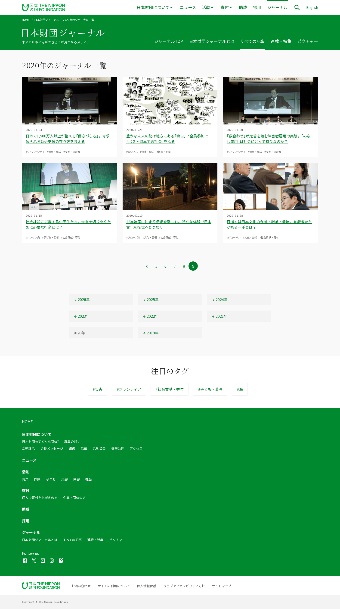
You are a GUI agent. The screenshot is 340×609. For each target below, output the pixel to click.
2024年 (222, 299)
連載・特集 (281, 41)
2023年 (84, 316)
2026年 (84, 299)
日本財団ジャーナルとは (212, 41)
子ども (51, 479)
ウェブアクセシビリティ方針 (184, 586)
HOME (26, 20)
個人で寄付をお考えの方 (40, 497)
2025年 (153, 299)
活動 (206, 7)
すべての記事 (252, 41)
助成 (243, 7)
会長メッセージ (51, 448)
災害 (64, 479)
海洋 (25, 479)
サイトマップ (221, 586)
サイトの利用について (114, 586)
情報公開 (117, 448)
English (312, 7)
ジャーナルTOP (168, 41)
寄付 (224, 7)
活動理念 (28, 448)
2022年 (153, 316)
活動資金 (99, 448)
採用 (257, 7)
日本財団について (153, 7)
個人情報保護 (146, 586)
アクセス (136, 448)
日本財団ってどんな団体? (40, 441)
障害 (76, 479)
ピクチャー (307, 41)
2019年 (153, 333)
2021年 (222, 316)
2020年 (79, 333)
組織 (72, 448)
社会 (88, 479)
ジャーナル (277, 7)
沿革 (84, 448)
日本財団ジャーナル (46, 20)
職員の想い (72, 441)
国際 (37, 479)
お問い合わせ (81, 586)
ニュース (188, 7)
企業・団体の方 (74, 497)
